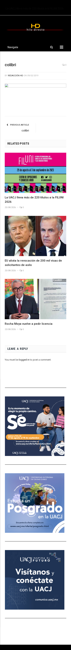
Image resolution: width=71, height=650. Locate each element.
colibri (25, 130)
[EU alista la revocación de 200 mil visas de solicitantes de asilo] (35, 236)
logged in (24, 359)
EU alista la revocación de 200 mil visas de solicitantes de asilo (36, 8)
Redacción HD (15, 75)
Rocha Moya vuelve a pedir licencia (28, 323)
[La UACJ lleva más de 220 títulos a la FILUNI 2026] (35, 173)
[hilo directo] (35, 26)
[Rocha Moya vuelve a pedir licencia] (35, 299)
